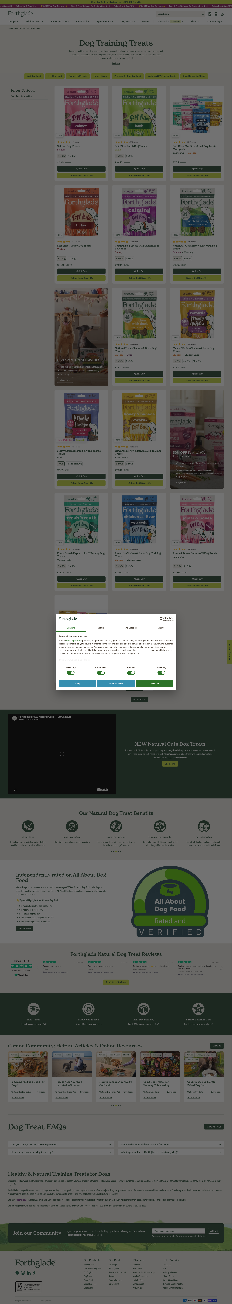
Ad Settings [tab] (131, 628)
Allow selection (116, 683)
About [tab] (161, 628)
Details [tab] (101, 628)
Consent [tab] (71, 628)
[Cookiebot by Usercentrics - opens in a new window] (161, 619)
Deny (77, 683)
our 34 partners (74, 640)
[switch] (98, 672)
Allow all (155, 683)
